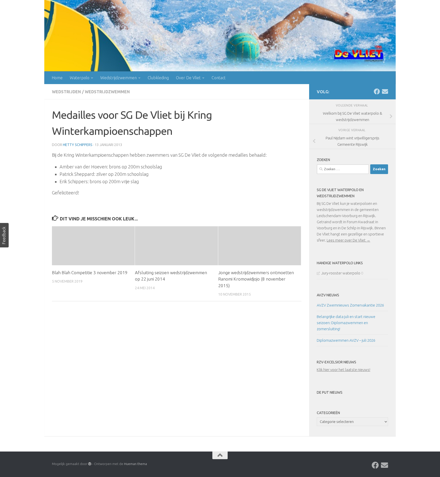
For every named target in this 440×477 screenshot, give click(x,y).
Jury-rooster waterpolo (340, 273)
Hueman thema (135, 464)
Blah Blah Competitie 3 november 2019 (90, 272)
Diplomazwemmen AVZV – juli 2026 (346, 340)
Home (57, 77)
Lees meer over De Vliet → (348, 240)
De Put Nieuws (329, 392)
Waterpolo (79, 77)
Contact (219, 77)
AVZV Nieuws (328, 295)
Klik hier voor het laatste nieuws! (343, 369)
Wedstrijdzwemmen (118, 77)
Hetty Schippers (77, 145)
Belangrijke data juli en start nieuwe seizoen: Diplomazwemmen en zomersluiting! (346, 322)
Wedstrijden (66, 91)
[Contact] (385, 91)
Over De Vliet (188, 77)
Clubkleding (158, 77)
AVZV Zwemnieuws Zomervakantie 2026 (350, 305)
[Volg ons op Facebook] (377, 91)
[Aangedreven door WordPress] (89, 464)
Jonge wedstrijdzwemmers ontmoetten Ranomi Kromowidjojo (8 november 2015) (256, 279)
